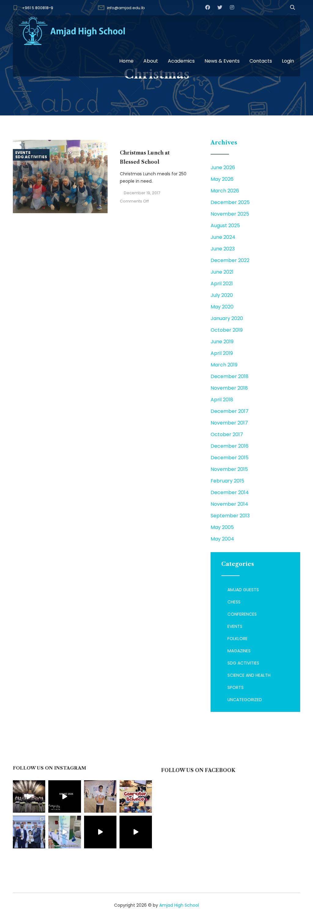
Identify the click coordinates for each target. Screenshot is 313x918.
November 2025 (230, 213)
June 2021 (222, 271)
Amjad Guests (243, 590)
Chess (234, 602)
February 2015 (227, 480)
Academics (181, 60)
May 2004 (222, 538)
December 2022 (230, 260)
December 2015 (230, 457)
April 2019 (222, 353)
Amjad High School (179, 905)
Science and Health (249, 675)
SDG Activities (31, 157)
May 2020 (222, 306)
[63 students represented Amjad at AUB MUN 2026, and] (136, 832)
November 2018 (229, 388)
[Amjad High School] (72, 30)
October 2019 (227, 329)
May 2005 (222, 527)
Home (126, 60)
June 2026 (223, 167)
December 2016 (230, 446)
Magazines (239, 651)
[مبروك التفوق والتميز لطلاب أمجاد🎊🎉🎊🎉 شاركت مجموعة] (29, 832)
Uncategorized (244, 700)
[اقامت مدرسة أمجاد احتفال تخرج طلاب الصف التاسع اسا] (64, 796)
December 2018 (230, 376)
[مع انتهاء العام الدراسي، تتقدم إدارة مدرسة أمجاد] (64, 832)
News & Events (222, 60)
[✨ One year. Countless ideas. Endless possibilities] (136, 796)
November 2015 (229, 469)
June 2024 (223, 237)
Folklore (237, 639)
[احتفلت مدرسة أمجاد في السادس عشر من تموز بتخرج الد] (29, 796)
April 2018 (222, 399)
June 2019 (222, 341)
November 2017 (229, 422)
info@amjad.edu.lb (126, 8)
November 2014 (229, 504)
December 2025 (230, 202)
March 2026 (225, 190)
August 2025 (225, 225)
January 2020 (227, 318)
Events (23, 153)
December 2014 (230, 492)
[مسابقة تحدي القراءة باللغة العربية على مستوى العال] (100, 796)
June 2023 (223, 248)
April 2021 (222, 283)
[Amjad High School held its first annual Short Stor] (100, 832)
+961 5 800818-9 (37, 8)
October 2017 (227, 434)
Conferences (242, 614)
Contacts (260, 60)
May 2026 (222, 179)
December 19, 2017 (142, 193)
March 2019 (224, 364)
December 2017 (230, 411)
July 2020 (222, 295)
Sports (235, 687)
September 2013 (230, 515)
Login (288, 60)
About (150, 60)
